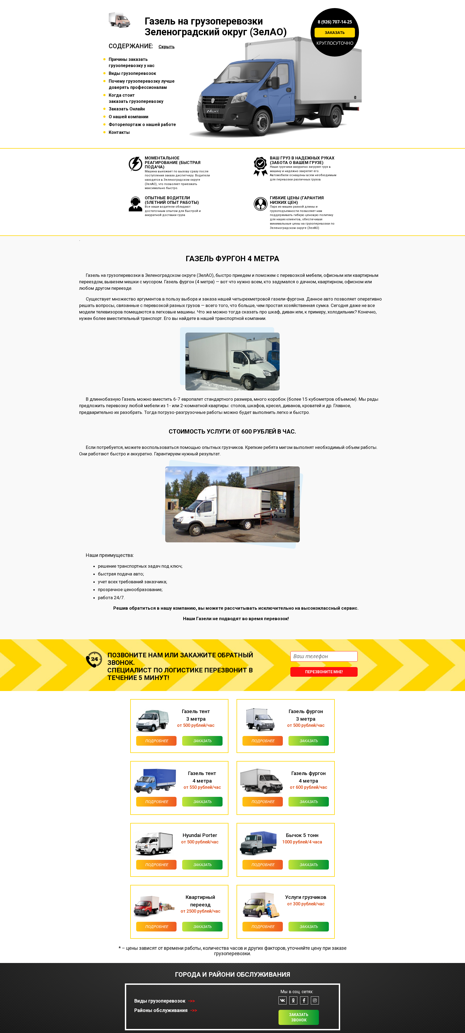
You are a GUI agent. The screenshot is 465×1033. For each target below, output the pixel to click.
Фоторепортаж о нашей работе (142, 124)
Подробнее (156, 741)
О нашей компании (128, 116)
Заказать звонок (298, 1017)
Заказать (335, 32)
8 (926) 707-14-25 (335, 22)
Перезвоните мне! (324, 672)
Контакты (119, 132)
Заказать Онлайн (127, 108)
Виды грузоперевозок (132, 73)
